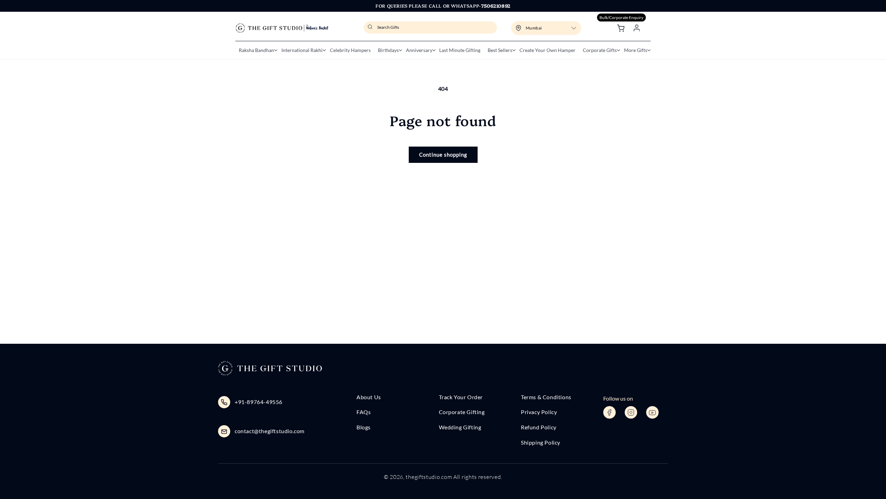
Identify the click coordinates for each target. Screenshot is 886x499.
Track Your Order (461, 397)
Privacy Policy (539, 412)
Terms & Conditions (546, 397)
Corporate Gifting (462, 412)
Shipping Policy (540, 442)
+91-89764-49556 (258, 402)
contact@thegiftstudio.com (270, 431)
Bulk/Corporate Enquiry (621, 17)
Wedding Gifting (460, 427)
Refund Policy (539, 427)
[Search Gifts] (371, 29)
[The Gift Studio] (282, 28)
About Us (368, 397)
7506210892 (495, 5)
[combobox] (430, 27)
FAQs (363, 412)
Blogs (363, 427)
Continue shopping (443, 154)
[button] (256, 50)
